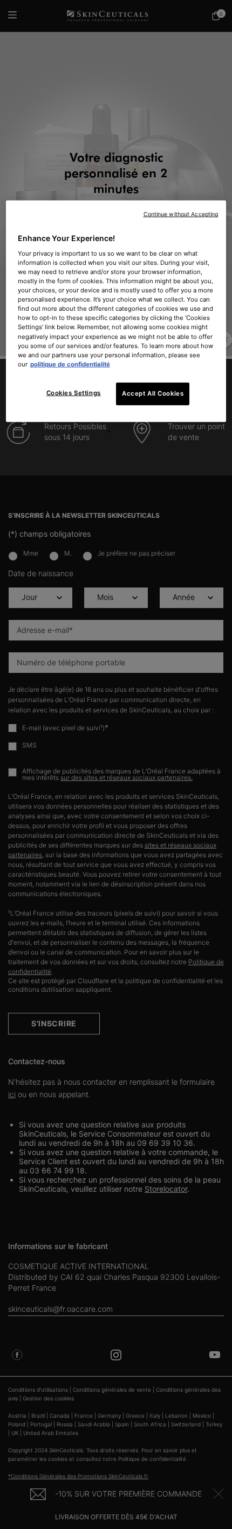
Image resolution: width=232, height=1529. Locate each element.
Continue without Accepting (181, 214)
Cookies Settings (73, 393)
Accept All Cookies (152, 393)
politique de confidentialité (70, 364)
